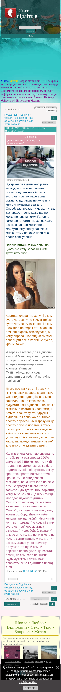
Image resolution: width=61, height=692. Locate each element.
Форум (8, 118)
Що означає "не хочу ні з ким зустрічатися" (18, 121)
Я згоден (31, 688)
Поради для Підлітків (16, 114)
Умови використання (34, 661)
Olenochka (31, 137)
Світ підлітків (26, 13)
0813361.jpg (30, 571)
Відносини (21, 118)
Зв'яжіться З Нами (13, 661)
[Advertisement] (30, 59)
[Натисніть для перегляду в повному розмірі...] (30, 307)
